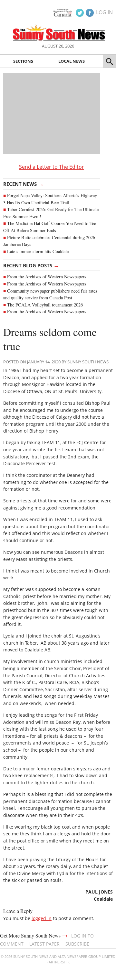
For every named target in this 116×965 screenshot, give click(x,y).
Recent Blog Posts (31, 265)
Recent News (23, 184)
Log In (104, 12)
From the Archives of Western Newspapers (46, 276)
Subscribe (77, 944)
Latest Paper (44, 944)
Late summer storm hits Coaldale (38, 251)
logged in (42, 918)
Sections (23, 61)
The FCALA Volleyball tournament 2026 (45, 305)
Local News (71, 61)
